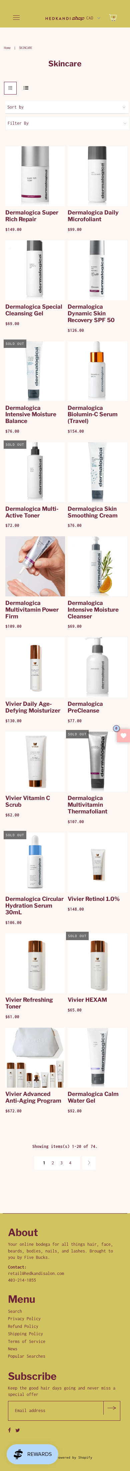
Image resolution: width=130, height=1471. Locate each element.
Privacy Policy (24, 1318)
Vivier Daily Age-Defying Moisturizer (32, 707)
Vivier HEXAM (87, 999)
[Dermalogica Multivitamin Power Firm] (35, 566)
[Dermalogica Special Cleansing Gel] (35, 270)
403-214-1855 (22, 1280)
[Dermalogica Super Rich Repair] (35, 176)
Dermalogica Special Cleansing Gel (33, 310)
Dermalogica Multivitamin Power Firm (32, 610)
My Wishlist (123, 735)
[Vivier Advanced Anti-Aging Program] (35, 1058)
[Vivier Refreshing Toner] (35, 963)
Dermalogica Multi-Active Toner (31, 512)
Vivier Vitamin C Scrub (27, 801)
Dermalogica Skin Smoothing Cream (93, 512)
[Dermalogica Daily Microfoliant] (97, 176)
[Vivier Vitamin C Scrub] (35, 762)
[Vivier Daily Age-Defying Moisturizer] (35, 667)
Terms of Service (26, 1341)
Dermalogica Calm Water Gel (93, 1097)
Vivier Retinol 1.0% (94, 899)
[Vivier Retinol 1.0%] (97, 863)
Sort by (15, 107)
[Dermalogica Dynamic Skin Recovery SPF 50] (97, 270)
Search (15, 1311)
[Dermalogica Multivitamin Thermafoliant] (97, 762)
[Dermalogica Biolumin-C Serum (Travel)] (97, 371)
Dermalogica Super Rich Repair (31, 216)
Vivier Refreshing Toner (29, 1003)
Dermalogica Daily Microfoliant (93, 216)
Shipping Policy (25, 1333)
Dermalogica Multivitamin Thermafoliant (87, 805)
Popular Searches (26, 1356)
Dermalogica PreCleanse (85, 707)
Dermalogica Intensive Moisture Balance (30, 415)
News (12, 1348)
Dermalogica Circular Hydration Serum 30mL (34, 906)
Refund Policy (23, 1326)
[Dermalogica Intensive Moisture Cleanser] (97, 566)
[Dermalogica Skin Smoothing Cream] (97, 472)
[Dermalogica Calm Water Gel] (97, 1058)
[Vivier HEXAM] (97, 963)
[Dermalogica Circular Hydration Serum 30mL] (35, 863)
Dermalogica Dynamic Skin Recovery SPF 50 (91, 313)
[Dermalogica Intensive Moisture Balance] (35, 371)
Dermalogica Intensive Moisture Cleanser (93, 610)
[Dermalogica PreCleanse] (97, 667)
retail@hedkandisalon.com (36, 1273)
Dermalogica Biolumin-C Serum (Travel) (93, 415)
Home (7, 48)
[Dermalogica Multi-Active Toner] (35, 472)
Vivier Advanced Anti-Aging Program (33, 1097)
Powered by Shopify (74, 1457)
